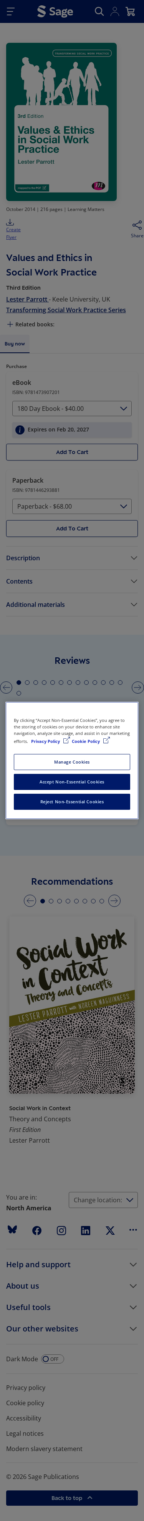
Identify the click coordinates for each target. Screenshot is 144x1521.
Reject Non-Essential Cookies (72, 801)
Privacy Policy (46, 741)
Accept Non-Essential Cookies (72, 782)
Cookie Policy (86, 741)
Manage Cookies (72, 762)
